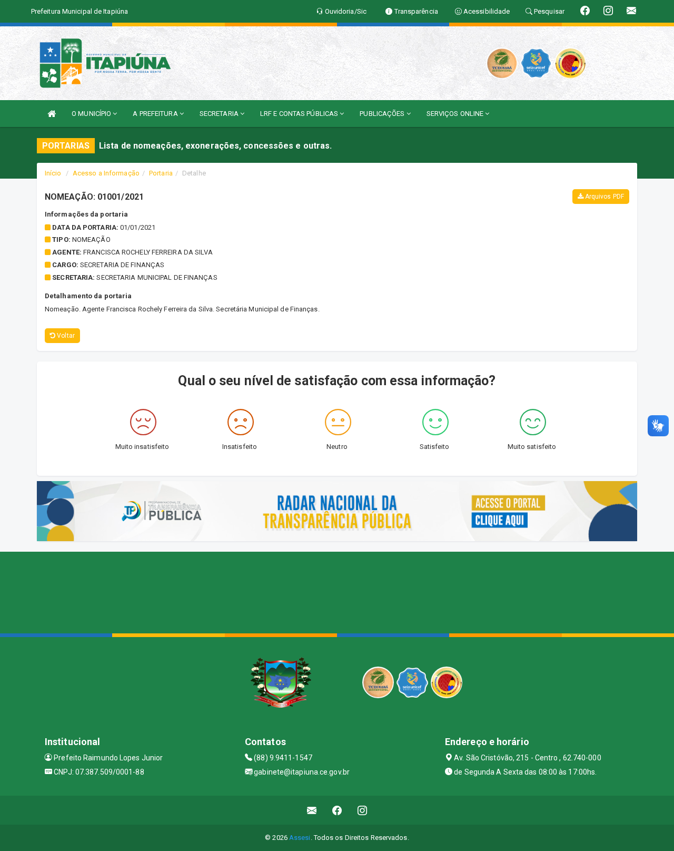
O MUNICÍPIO (92, 114)
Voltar (65, 335)
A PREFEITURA (156, 114)
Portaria (161, 173)
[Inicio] (51, 113)
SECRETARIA (220, 114)
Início (53, 173)
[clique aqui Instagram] (362, 810)
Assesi (300, 838)
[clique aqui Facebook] (337, 810)
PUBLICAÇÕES (383, 114)
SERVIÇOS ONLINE (456, 114)
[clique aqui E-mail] (312, 810)
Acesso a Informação (106, 173)
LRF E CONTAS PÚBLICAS (300, 114)
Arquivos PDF (603, 196)
